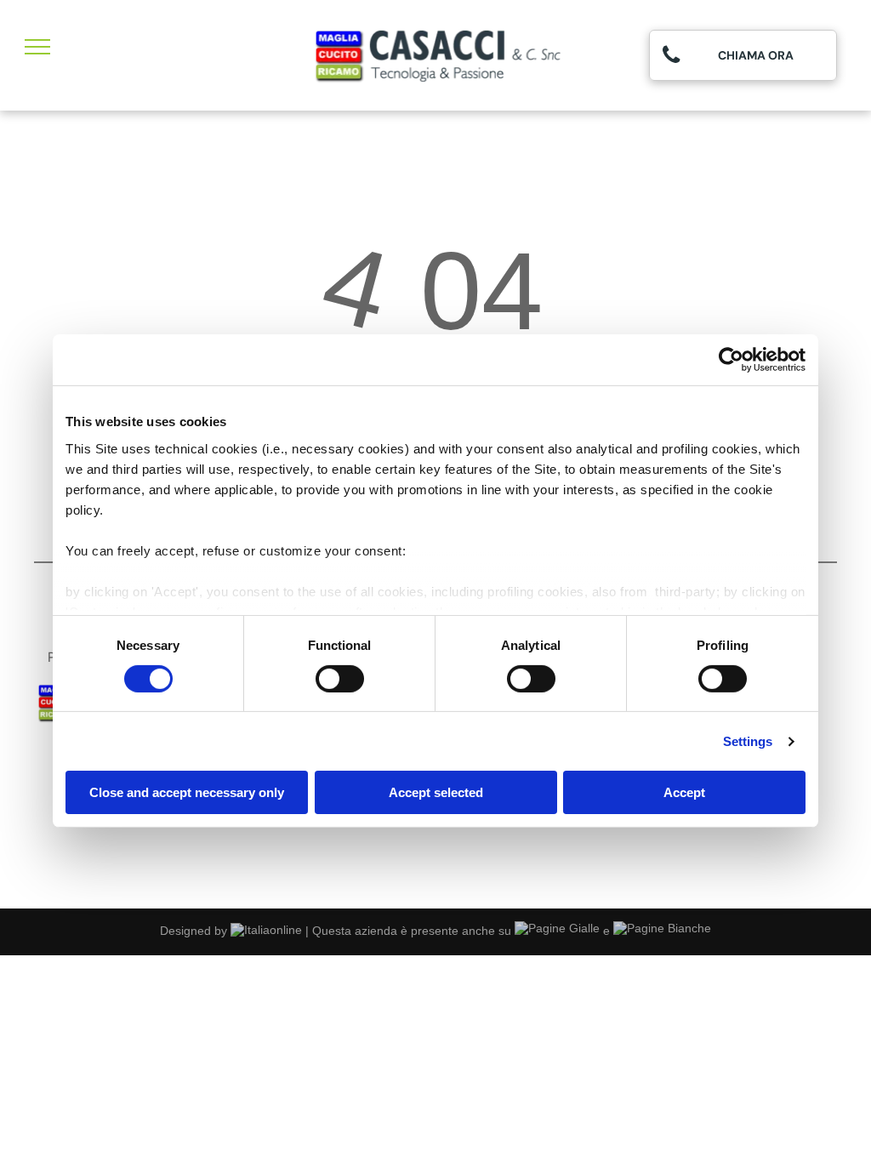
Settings (748, 741)
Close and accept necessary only (186, 792)
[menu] (37, 47)
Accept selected (436, 792)
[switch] (340, 678)
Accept (684, 792)
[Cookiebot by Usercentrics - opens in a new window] (731, 360)
